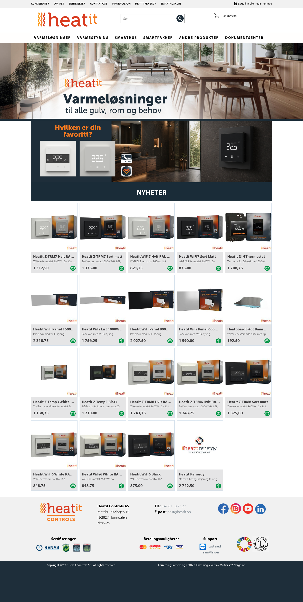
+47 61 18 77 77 (174, 505)
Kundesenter (40, 3)
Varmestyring (93, 37)
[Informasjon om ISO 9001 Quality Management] (76, 547)
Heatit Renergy (145, 3)
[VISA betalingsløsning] (168, 546)
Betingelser (77, 3)
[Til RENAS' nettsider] (47, 547)
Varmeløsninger (52, 37)
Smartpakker (158, 37)
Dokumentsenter (244, 37)
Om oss (59, 3)
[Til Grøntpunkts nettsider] (66, 547)
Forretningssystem (169, 565)
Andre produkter (199, 37)
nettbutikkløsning (197, 565)
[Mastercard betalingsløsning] (143, 546)
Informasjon (121, 3)
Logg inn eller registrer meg (255, 3)
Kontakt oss (98, 3)
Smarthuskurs (171, 3)
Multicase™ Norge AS (232, 565)
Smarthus (126, 37)
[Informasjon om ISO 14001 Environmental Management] (86, 547)
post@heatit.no (179, 511)
